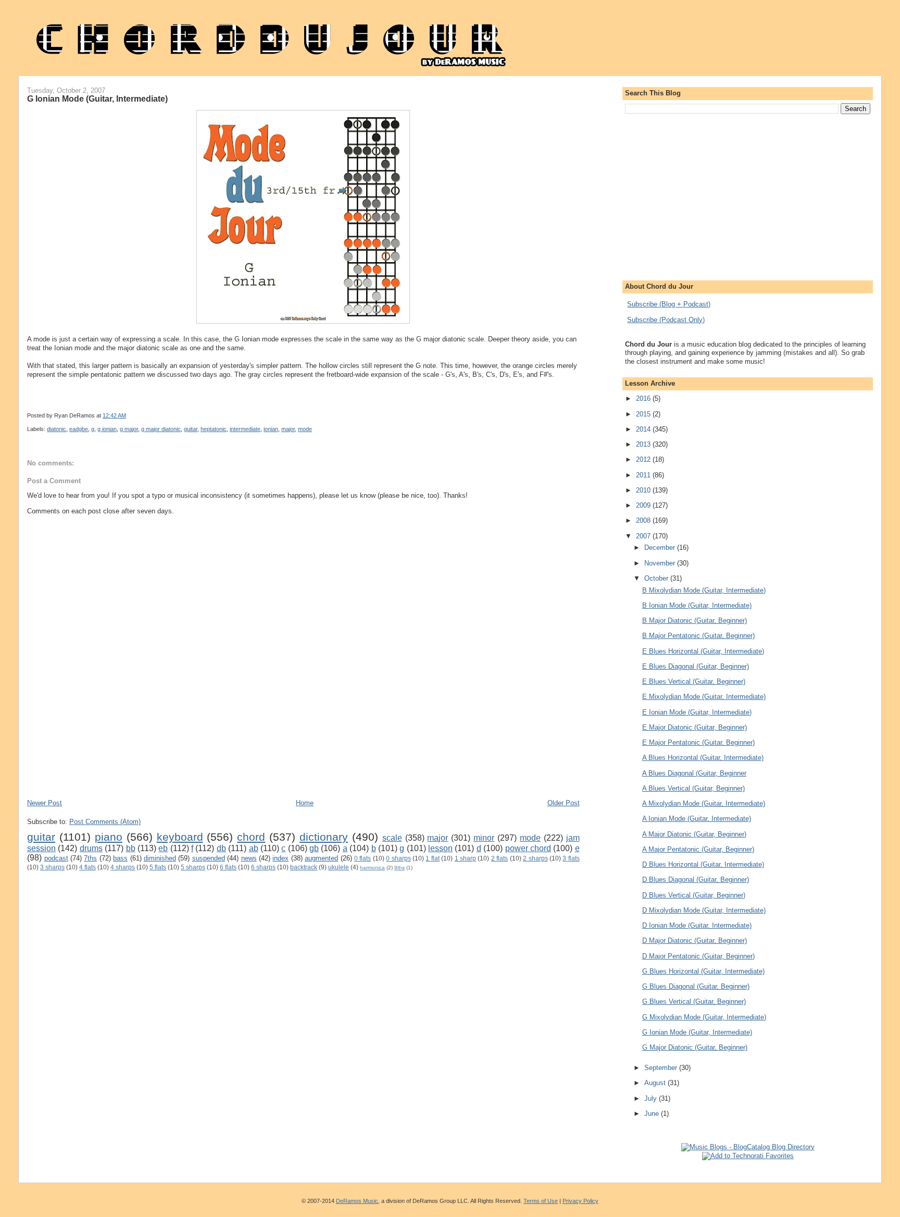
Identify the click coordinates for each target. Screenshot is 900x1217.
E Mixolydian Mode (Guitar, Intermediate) (704, 696)
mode (305, 429)
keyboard (180, 837)
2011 (644, 475)
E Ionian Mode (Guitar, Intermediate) (697, 712)
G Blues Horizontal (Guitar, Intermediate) (703, 971)
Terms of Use (540, 1201)
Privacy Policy (580, 1201)
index (280, 858)
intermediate (245, 429)
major (288, 429)
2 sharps (535, 858)
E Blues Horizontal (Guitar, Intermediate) (703, 651)
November (660, 563)
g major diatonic (161, 429)
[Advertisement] (216, 767)
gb (314, 848)
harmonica (372, 867)
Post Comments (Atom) (105, 822)
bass (120, 858)
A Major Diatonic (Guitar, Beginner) (694, 834)
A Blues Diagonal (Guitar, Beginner (694, 773)
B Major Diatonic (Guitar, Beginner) (694, 620)
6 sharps (263, 867)
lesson (440, 848)
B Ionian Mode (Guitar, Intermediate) (697, 605)
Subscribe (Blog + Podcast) (668, 304)
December (660, 547)
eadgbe (78, 429)
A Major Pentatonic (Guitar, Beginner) (698, 849)
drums (91, 848)
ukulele (338, 867)
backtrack (303, 867)
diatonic (56, 429)
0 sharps (398, 858)
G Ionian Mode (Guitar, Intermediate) (97, 98)
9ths (399, 867)
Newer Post (44, 803)
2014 (644, 429)
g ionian (107, 429)
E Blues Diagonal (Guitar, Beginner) (695, 666)
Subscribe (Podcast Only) (666, 320)
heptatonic (214, 429)
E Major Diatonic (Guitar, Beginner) (694, 727)
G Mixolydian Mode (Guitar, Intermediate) (704, 1017)
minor (483, 837)
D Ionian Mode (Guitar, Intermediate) (697, 925)
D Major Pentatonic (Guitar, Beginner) (698, 956)
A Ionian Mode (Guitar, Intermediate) (696, 818)
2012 (644, 459)
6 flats (228, 867)
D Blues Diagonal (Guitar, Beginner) (695, 879)
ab (253, 848)
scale (392, 837)
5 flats (157, 867)
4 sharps (122, 867)
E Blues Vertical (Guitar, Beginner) (693, 681)
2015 (644, 414)
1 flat (432, 858)
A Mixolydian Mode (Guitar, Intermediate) (703, 803)
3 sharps (52, 867)
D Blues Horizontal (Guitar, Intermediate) (703, 864)
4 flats (87, 867)
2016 (644, 398)
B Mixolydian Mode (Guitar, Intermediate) (704, 590)
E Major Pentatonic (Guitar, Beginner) (698, 742)
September (661, 1068)
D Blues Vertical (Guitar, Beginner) (693, 895)
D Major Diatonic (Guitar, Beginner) (694, 940)
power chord (528, 848)
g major (129, 429)
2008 (644, 520)
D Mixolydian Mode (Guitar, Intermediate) (704, 910)
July (651, 1098)
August (656, 1083)
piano (108, 837)
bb (130, 848)
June (652, 1113)
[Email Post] (406, 415)
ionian (271, 429)
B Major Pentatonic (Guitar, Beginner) (698, 636)
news (249, 858)
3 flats (570, 858)
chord (251, 837)
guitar (190, 429)
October (657, 578)
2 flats (499, 858)
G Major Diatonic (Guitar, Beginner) (694, 1047)
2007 (644, 536)
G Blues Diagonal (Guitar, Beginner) (695, 986)
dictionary (323, 837)
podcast (56, 858)
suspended (208, 858)
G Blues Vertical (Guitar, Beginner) (694, 1001)
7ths (90, 858)
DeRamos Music (357, 1201)
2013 (644, 444)
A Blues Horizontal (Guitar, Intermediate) (703, 757)
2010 (644, 490)
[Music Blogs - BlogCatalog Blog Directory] (748, 1147)
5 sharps (193, 867)
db (221, 848)
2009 (644, 505)
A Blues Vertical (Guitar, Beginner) (693, 788)
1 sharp (465, 858)
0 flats (362, 858)
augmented (321, 858)
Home (305, 803)
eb (163, 848)
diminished (160, 858)
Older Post (563, 803)
